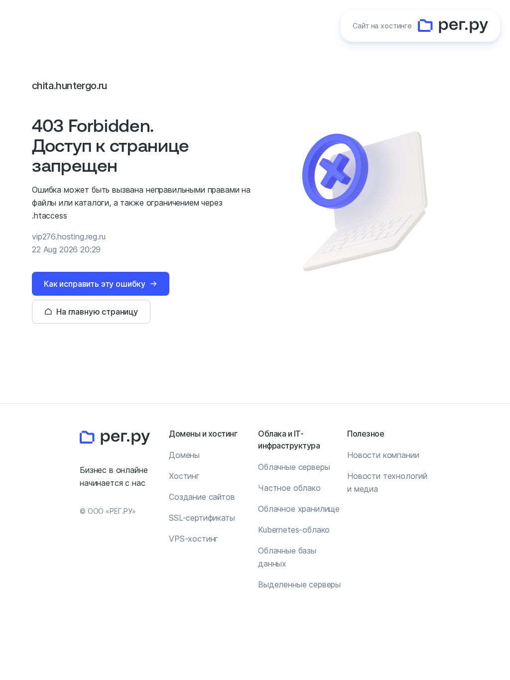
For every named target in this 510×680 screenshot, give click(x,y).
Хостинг (184, 476)
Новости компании (383, 455)
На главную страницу (97, 312)
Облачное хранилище (299, 509)
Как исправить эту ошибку (94, 284)
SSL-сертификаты (202, 518)
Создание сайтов (202, 497)
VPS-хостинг (193, 539)
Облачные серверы (294, 467)
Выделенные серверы (299, 584)
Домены (184, 455)
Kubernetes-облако (294, 530)
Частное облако (289, 488)
